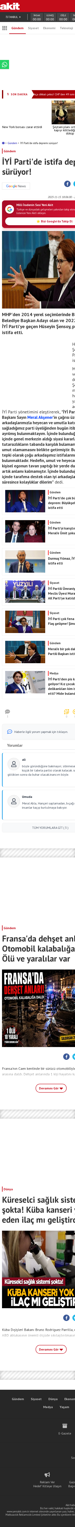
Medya (48, 1407)
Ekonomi (49, 28)
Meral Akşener (40, 417)
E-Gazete (64, 1433)
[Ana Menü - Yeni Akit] (4, 28)
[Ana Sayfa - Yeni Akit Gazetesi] (10, 6)
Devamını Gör (49, 1088)
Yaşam (64, 1407)
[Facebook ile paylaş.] (67, 184)
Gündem (17, 28)
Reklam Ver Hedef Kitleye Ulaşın (47, 1484)
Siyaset (33, 28)
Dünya (8, 1189)
